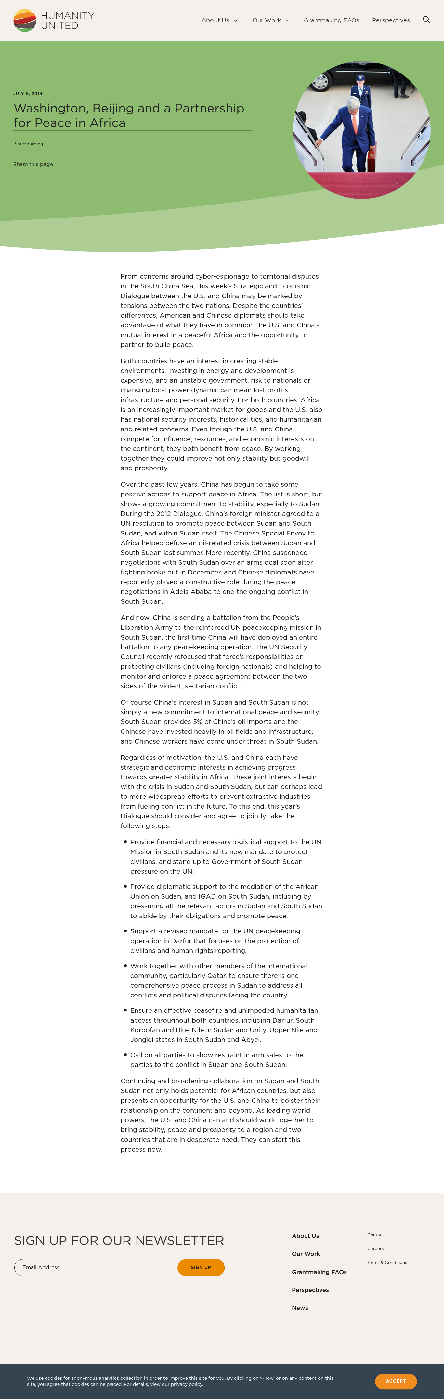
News (300, 1307)
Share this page (33, 164)
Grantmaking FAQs (319, 1272)
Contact (375, 1235)
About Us (305, 1236)
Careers (375, 1248)
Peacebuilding (28, 143)
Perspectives (310, 1290)
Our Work (306, 1253)
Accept (396, 1381)
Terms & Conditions (387, 1262)
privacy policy (186, 1384)
